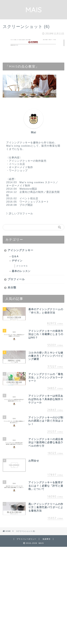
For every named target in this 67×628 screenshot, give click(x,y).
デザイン (17, 260)
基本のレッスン (21, 271)
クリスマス (22, 266)
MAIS (33, 9)
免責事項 (46, 539)
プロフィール (16, 279)
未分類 (12, 287)
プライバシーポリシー (26, 539)
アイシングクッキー (20, 250)
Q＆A (15, 256)
